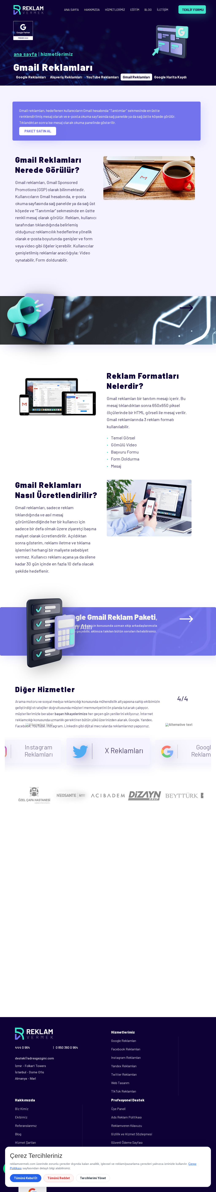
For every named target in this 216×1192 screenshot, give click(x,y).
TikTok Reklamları (123, 1091)
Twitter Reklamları (124, 1074)
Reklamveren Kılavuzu (126, 1126)
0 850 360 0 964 (67, 1047)
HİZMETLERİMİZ (115, 9)
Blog (18, 1134)
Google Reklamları (123, 1041)
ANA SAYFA (71, 9)
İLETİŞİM (162, 9)
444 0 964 (22, 1047)
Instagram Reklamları (126, 1057)
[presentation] (39, 724)
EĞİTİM (134, 9)
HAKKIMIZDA (92, 9)
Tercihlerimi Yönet (93, 1178)
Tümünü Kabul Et (25, 1178)
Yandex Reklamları (123, 1066)
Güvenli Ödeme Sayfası (127, 1142)
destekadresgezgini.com (34, 1058)
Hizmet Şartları (25, 1142)
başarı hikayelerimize (71, 713)
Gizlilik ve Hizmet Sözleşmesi (131, 1134)
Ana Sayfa (25, 54)
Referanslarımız (26, 1126)
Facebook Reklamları (125, 1049)
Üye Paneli (118, 1109)
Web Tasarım (120, 1083)
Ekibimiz (21, 1117)
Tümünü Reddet (58, 1178)
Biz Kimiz (21, 1109)
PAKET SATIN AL (37, 131)
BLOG (148, 9)
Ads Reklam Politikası (126, 1117)
